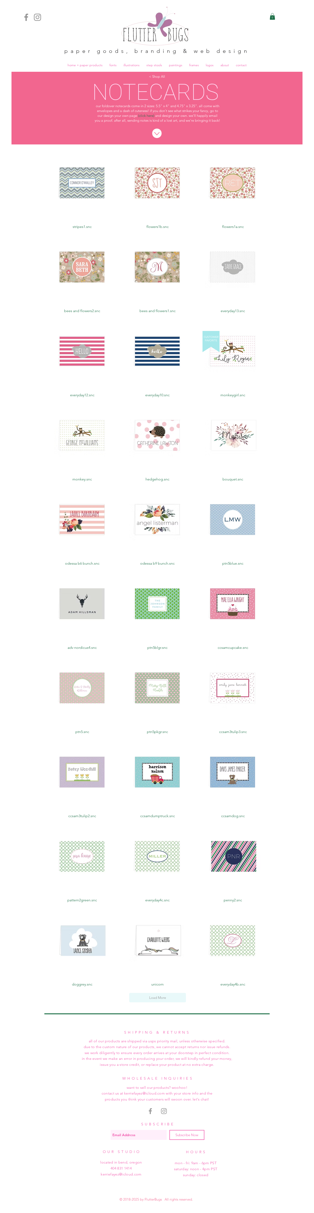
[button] (272, 16)
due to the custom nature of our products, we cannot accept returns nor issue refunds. (157, 1047)
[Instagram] (37, 17)
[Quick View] (82, 183)
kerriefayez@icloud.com (121, 1174)
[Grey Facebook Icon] (150, 1111)
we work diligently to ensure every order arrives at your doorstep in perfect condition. (157, 1053)
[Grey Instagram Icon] (164, 1111)
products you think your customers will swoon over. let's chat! (157, 1099)
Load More (157, 997)
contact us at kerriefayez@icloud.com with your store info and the (157, 1093)
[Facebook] (26, 17)
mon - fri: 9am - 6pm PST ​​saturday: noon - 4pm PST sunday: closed (195, 1169)
